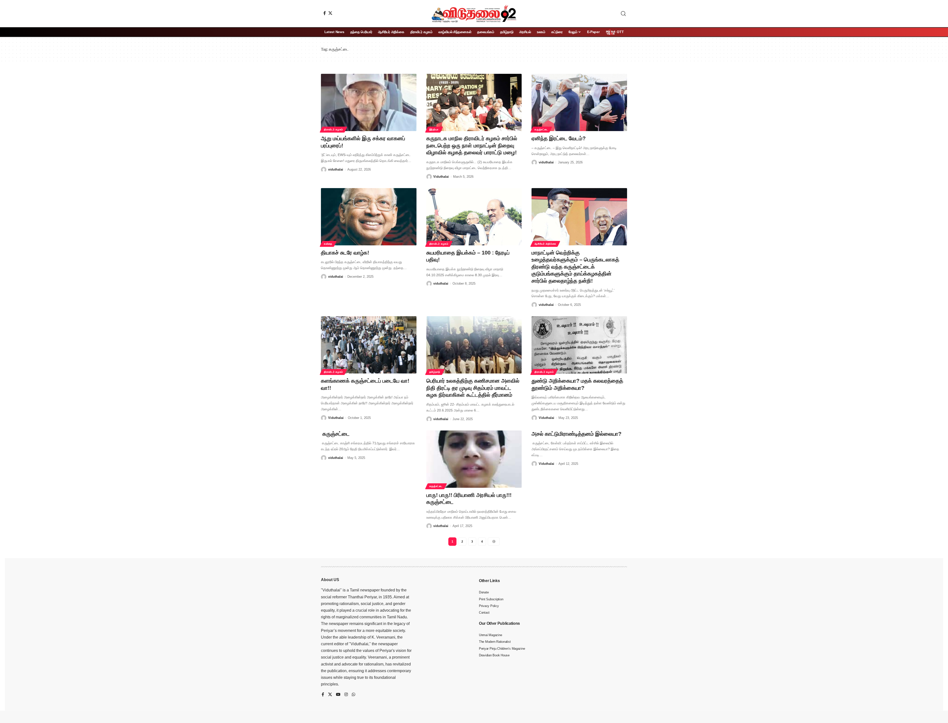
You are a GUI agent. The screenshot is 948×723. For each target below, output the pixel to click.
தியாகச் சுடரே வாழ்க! (345, 253)
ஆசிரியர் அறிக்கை (545, 243)
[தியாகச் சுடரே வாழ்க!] (368, 216)
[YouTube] (338, 694)
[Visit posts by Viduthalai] (429, 176)
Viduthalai (441, 176)
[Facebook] (324, 13)
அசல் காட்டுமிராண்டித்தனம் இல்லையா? (576, 434)
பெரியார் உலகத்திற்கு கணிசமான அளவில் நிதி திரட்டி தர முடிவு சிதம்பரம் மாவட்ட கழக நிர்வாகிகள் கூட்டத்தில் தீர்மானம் (472, 388)
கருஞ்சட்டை (541, 129)
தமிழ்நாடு (434, 372)
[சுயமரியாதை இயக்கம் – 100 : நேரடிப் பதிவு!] (474, 216)
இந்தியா (434, 129)
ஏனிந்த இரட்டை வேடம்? (559, 138)
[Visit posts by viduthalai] (323, 169)
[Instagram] (346, 694)
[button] (623, 13)
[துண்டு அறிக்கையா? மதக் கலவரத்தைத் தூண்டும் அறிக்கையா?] (579, 344)
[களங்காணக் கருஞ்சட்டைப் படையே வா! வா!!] (368, 344)
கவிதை (328, 243)
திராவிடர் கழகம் (333, 129)
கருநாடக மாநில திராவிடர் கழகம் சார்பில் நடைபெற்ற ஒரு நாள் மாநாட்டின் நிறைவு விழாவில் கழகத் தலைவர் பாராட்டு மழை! (471, 145)
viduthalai (335, 169)
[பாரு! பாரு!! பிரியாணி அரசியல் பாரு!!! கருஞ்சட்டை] (474, 459)
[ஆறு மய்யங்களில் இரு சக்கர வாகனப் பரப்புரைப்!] (368, 102)
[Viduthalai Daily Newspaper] (474, 13)
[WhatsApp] (353, 694)
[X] (330, 13)
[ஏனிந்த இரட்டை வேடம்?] (579, 102)
